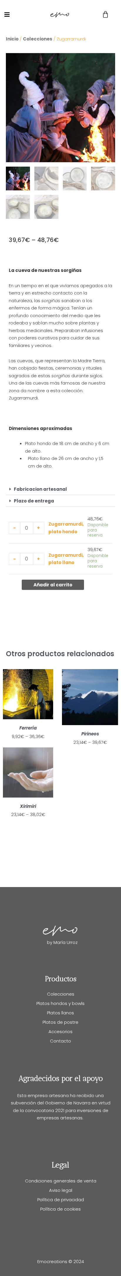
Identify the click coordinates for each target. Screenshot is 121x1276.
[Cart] (105, 14)
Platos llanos (60, 1013)
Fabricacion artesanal (40, 489)
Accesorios (60, 1031)
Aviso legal (60, 1190)
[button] (60, 489)
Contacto (60, 1041)
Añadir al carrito (52, 585)
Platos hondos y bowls (60, 1003)
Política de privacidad (60, 1200)
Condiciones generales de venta (60, 1181)
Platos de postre (60, 1022)
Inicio (12, 39)
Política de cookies (60, 1209)
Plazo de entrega (34, 501)
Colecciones (37, 39)
